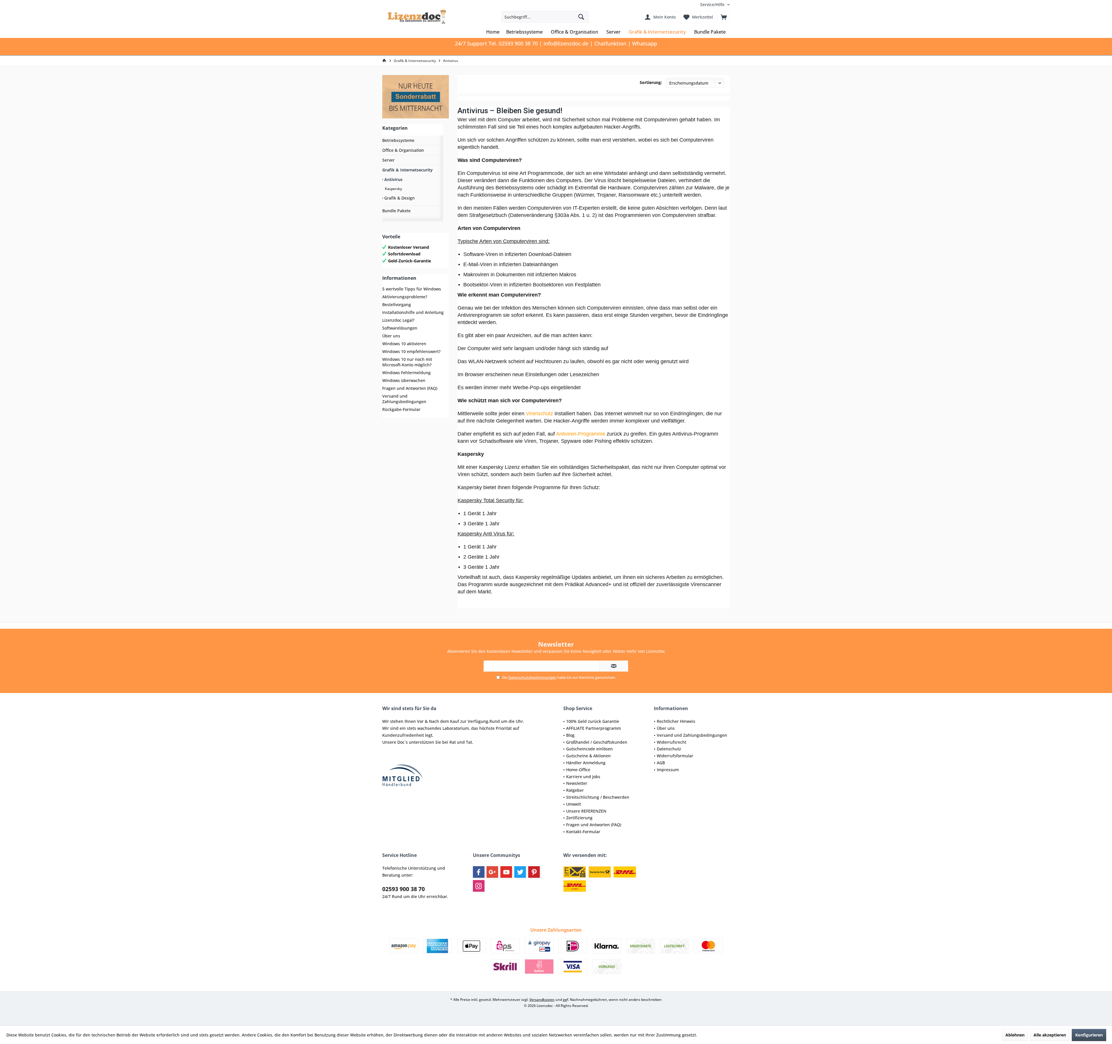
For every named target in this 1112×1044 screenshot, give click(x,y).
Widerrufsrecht (671, 742)
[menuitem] (713, 4)
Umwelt (573, 804)
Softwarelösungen (399, 328)
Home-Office (578, 769)
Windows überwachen (403, 380)
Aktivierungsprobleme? (404, 296)
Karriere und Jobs (583, 776)
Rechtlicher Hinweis (676, 721)
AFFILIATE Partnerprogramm (593, 728)
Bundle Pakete (396, 210)
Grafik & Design (399, 198)
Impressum (668, 769)
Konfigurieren (1089, 1035)
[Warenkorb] (724, 17)
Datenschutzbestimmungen (532, 677)
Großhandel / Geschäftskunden (596, 742)
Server (388, 160)
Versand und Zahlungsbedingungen (404, 398)
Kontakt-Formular (583, 831)
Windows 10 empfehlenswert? (411, 351)
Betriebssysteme (398, 140)
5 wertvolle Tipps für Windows (411, 289)
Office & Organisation (403, 150)
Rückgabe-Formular (401, 409)
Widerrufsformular (675, 755)
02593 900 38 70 (403, 889)
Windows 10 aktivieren (404, 343)
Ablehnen (1015, 1035)
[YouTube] (506, 872)
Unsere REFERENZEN (586, 811)
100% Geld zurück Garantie (592, 721)
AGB (661, 762)
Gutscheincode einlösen (589, 749)
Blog (570, 735)
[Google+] (492, 872)
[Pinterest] (534, 872)
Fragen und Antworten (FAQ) (409, 388)
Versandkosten (542, 999)
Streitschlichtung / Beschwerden (597, 797)
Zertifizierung (579, 817)
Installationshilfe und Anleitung (413, 312)
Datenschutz (669, 749)
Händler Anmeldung (586, 762)
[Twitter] (520, 872)
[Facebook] (478, 872)
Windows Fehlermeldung (406, 372)
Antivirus (393, 179)
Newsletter (576, 783)
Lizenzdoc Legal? (398, 320)
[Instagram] (478, 886)
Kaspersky (393, 188)
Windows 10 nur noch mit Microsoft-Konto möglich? (407, 361)
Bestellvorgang (396, 304)
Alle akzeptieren (1050, 1035)
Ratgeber (575, 790)
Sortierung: (651, 82)
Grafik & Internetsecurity (407, 170)
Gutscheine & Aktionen (588, 755)
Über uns (391, 336)
